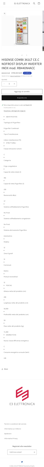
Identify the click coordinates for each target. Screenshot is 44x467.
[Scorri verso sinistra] (17, 55)
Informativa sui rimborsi (12, 429)
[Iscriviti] (34, 452)
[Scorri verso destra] (26, 55)
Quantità (4, 79)
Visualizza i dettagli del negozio (15, 111)
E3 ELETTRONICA (18, 466)
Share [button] (6, 369)
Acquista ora (22, 98)
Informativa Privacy (11, 438)
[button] (4, 3)
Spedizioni (7, 434)
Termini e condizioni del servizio (15, 424)
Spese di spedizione (15, 76)
